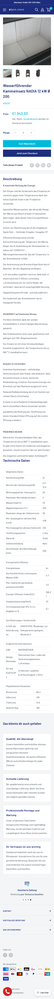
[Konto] (42, 9)
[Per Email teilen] (49, 165)
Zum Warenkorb (27, 143)
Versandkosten (30, 119)
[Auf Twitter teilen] (43, 165)
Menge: (6, 132)
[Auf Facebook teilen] (32, 165)
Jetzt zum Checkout (27, 153)
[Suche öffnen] (36, 9)
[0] (48, 9)
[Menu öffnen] (4, 10)
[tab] (27, 460)
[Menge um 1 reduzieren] (15, 133)
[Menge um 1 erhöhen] (31, 133)
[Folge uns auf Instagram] (11, 955)
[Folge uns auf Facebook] (5, 955)
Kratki (6, 103)
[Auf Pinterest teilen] (37, 165)
